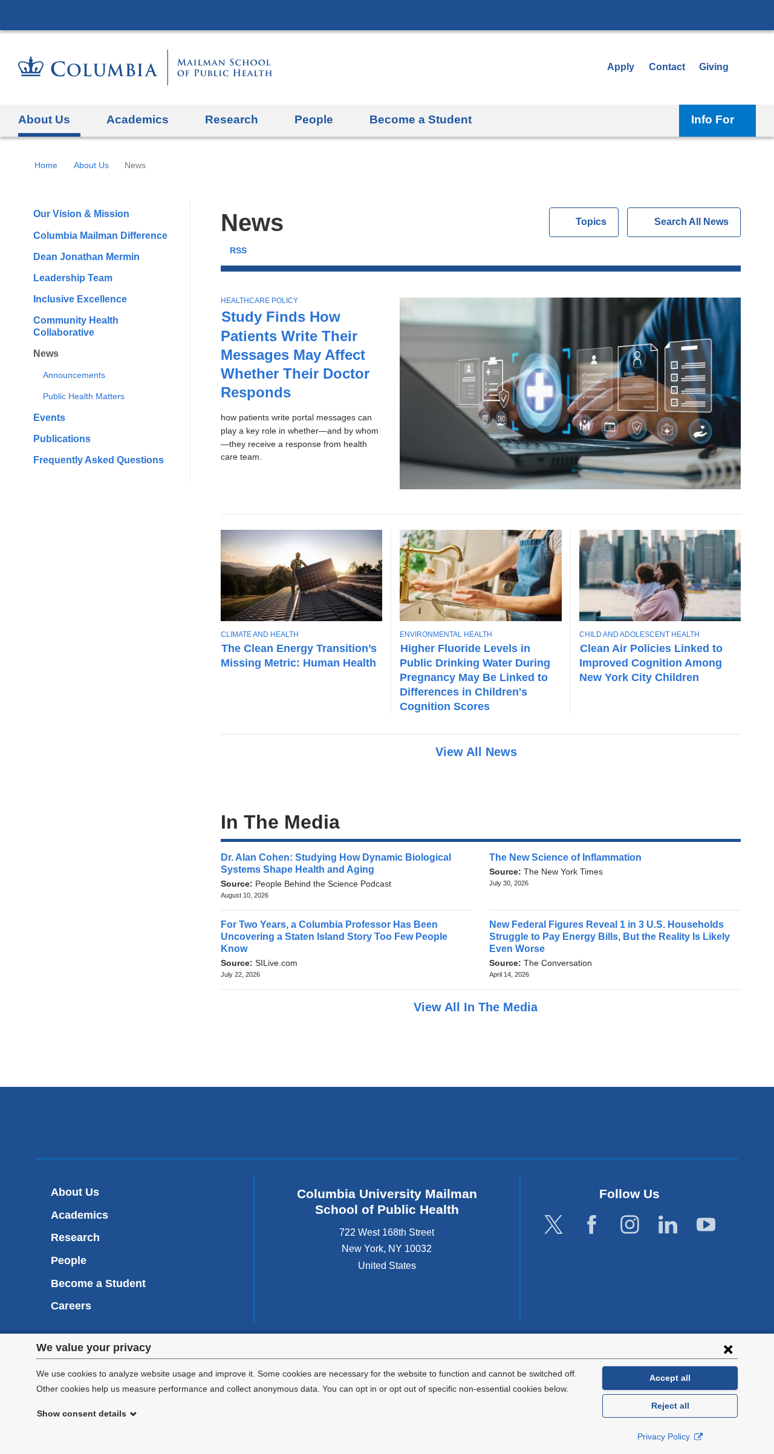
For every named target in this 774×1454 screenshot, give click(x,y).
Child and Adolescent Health (639, 634)
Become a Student (98, 1283)
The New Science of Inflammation (569, 857)
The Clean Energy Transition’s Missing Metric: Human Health (299, 655)
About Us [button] (44, 119)
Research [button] (231, 119)
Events (49, 417)
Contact (667, 67)
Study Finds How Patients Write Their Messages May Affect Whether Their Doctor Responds (295, 354)
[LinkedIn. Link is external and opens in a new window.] (668, 1224)
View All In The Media (477, 1007)
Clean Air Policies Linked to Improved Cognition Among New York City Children (651, 662)
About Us (91, 165)
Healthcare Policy (259, 300)
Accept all (670, 1378)
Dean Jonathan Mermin (86, 257)
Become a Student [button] (420, 119)
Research (75, 1237)
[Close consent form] (728, 1348)
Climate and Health (260, 634)
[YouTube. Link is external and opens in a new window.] (706, 1224)
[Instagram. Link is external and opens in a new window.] (630, 1224)
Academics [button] (137, 119)
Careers (71, 1306)
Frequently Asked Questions (98, 460)
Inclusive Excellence (80, 299)
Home (45, 165)
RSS (238, 250)
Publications (62, 439)
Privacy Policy (664, 1436)
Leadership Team (72, 278)
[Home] (145, 67)
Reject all (670, 1405)
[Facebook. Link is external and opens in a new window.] (592, 1224)
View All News (478, 751)
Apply (620, 67)
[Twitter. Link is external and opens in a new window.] (554, 1224)
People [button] (313, 119)
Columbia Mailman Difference (100, 235)
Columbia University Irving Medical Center (387, 14)
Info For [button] (712, 119)
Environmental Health (446, 634)
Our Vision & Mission (81, 214)
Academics (79, 1215)
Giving (714, 67)
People (68, 1260)
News (46, 353)
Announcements (74, 375)
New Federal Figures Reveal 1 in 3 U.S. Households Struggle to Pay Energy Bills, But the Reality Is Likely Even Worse (609, 936)
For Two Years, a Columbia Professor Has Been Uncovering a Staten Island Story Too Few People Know (334, 936)
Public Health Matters (84, 396)
